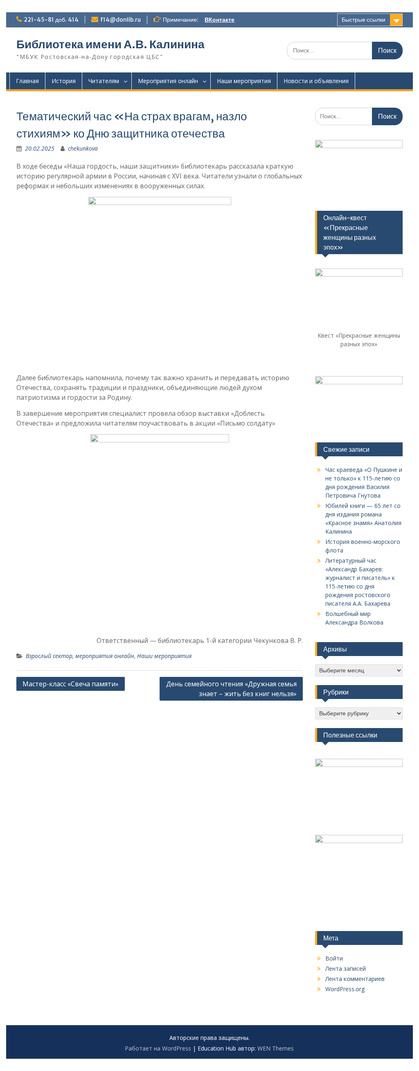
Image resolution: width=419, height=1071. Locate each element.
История (64, 81)
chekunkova (83, 148)
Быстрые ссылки (363, 19)
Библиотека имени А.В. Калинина (110, 44)
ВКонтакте (219, 19)
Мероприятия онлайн (168, 81)
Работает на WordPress (158, 1048)
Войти (334, 958)
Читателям (103, 81)
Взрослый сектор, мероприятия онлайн (80, 656)
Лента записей (345, 968)
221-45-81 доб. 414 (51, 19)
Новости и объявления (316, 81)
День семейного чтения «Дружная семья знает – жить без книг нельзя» (231, 688)
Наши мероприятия (244, 81)
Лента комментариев (355, 979)
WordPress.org (345, 989)
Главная (27, 81)
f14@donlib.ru (120, 19)
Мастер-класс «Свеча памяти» (71, 683)
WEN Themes (275, 1048)
